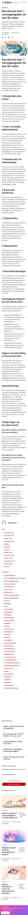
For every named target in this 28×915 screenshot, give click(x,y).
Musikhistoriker (9, 654)
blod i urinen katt (9, 584)
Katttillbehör (8, 640)
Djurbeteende (8, 592)
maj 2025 (7, 550)
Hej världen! (22, 769)
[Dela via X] (5, 37)
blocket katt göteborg (11, 581)
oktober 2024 (8, 558)
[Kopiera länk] (11, 37)
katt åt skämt (8, 609)
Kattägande (8, 615)
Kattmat (7, 626)
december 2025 (9, 533)
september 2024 (9, 561)
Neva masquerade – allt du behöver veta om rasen (13, 735)
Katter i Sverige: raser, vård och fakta (13, 758)
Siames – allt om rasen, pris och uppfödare (13, 727)
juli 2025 (6, 544)
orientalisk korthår (10, 660)
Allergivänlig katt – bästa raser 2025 (12, 742)
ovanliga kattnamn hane (11, 663)
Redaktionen (6, 32)
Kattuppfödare (9, 646)
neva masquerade (9, 657)
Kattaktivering (9, 617)
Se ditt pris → (5, 912)
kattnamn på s (8, 632)
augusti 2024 (8, 564)
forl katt (6, 601)
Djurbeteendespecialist (11, 595)
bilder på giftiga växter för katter (15, 578)
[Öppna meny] (25, 2)
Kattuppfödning (9, 648)
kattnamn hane (9, 629)
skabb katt (7, 679)
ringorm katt (8, 668)
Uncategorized (9, 685)
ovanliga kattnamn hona (11, 665)
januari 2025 (8, 552)
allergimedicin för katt (9, 378)
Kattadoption (8, 612)
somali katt (7, 682)
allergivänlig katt (9, 575)
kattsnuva (7, 637)
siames (6, 671)
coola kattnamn (9, 587)
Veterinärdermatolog (11, 688)
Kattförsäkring (9, 620)
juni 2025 (7, 547)
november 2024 (9, 555)
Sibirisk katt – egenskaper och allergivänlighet (13, 750)
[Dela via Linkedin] (8, 37)
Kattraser (7, 634)
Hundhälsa (7, 603)
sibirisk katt (8, 677)
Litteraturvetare (9, 651)
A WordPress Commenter (9, 769)
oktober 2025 (8, 538)
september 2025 (9, 541)
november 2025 (9, 535)
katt (5, 606)
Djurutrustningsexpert (11, 598)
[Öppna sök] (22, 2)
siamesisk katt (9, 674)
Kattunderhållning (10, 643)
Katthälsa (5, 7)
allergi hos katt (8, 151)
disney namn (8, 589)
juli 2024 (6, 566)
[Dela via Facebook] (2, 37)
